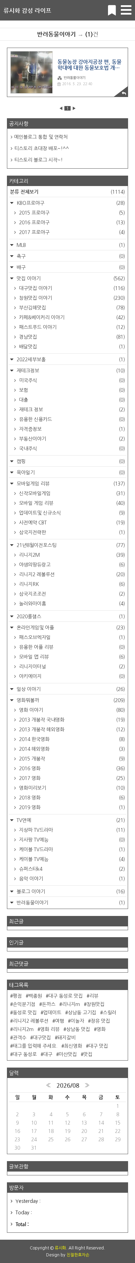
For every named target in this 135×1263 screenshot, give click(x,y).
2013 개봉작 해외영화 (71, 729)
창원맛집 (96, 1004)
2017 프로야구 (71, 232)
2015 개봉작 (71, 758)
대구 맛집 (98, 1046)
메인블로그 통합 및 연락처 (41, 137)
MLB (70, 245)
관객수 (19, 1037)
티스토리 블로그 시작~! (38, 160)
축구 (70, 256)
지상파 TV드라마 (71, 830)
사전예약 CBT (71, 522)
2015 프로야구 (71, 212)
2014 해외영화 (71, 749)
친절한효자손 (77, 1255)
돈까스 (48, 1004)
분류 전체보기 (67, 191)
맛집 (87, 1054)
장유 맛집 (100, 1021)
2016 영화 (71, 768)
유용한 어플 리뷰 (71, 647)
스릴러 (109, 1012)
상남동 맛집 (78, 1029)
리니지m (71, 1004)
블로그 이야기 (70, 891)
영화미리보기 (71, 788)
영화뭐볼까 (70, 700)
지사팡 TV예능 (71, 839)
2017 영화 (71, 778)
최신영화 (73, 1046)
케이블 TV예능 (71, 859)
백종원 (35, 995)
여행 (59, 1021)
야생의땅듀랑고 (71, 564)
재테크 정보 (71, 409)
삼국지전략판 (71, 532)
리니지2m (23, 1029)
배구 (70, 267)
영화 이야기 (71, 710)
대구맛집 (42, 1037)
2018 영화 (71, 797)
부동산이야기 (71, 438)
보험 (71, 390)
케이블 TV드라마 (71, 849)
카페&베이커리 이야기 (71, 317)
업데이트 (52, 1012)
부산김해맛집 (71, 307)
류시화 (60, 1248)
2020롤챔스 (70, 616)
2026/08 (67, 1085)
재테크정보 (70, 370)
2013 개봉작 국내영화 (71, 719)
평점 (17, 995)
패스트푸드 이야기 (71, 327)
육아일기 (70, 472)
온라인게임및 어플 (70, 627)
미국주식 (71, 380)
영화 (101, 1029)
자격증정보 (71, 429)
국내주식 (71, 448)
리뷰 (93, 995)
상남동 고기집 (82, 1012)
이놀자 (77, 1021)
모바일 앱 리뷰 (71, 656)
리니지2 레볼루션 (71, 574)
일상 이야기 (70, 689)
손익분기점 (24, 1004)
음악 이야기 (71, 878)
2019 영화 (71, 807)
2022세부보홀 (70, 359)
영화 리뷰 (50, 1029)
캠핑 (70, 461)
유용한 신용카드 (71, 419)
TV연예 (70, 820)
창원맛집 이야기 (71, 298)
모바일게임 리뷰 (70, 483)
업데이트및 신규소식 (71, 512)
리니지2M (71, 555)
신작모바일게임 (71, 493)
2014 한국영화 (71, 739)
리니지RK (71, 584)
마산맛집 (68, 1054)
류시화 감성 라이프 (27, 10)
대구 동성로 (25, 1054)
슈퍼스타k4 (71, 869)
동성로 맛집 (25, 1012)
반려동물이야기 (75, 77)
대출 (71, 399)
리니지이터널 (71, 666)
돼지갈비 (66, 1037)
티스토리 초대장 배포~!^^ (41, 148)
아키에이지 (71, 676)
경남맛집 (71, 337)
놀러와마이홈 (71, 603)
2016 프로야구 (71, 222)
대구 (47, 1054)
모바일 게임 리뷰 (71, 503)
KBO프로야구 (70, 203)
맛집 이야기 (70, 278)
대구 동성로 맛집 (65, 995)
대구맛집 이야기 (71, 288)
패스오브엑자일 (71, 637)
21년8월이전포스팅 (70, 545)
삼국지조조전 (71, 594)
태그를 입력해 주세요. (35, 1046)
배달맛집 (71, 346)
